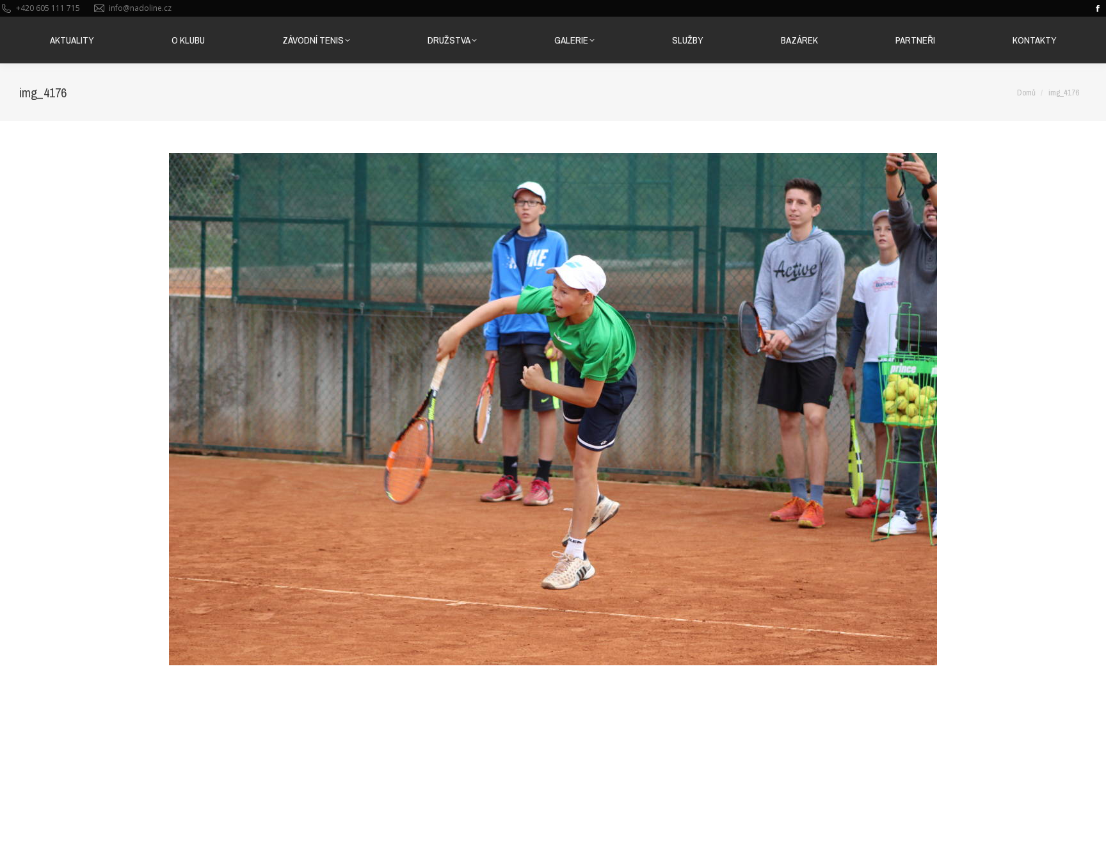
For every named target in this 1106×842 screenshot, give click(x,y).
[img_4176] (553, 409)
